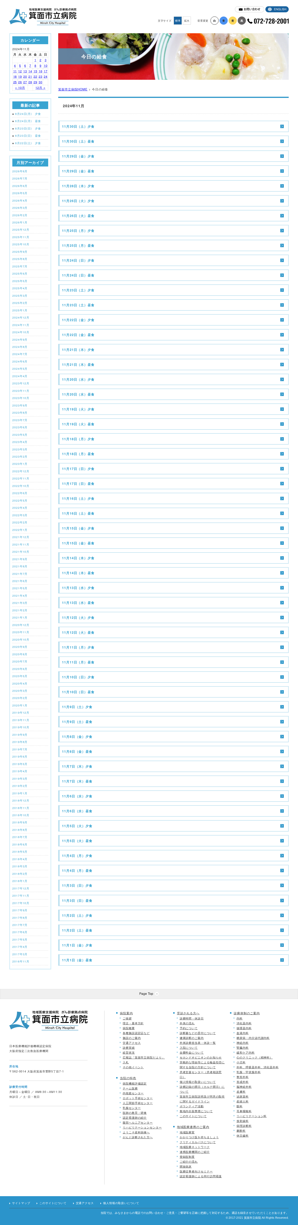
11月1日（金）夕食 (77, 945)
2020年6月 (19, 669)
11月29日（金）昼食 (78, 171)
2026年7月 (19, 178)
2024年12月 (20, 317)
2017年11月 (20, 895)
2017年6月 (19, 932)
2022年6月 (19, 493)
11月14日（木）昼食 (78, 572)
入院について (189, 1047)
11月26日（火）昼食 (78, 215)
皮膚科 (241, 1091)
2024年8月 (19, 347)
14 (30, 71)
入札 (126, 1062)
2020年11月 (20, 632)
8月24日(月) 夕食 (28, 114)
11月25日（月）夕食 (78, 230)
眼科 (240, 1106)
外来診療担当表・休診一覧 (198, 1043)
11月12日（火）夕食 (78, 617)
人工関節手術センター (138, 1103)
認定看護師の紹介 (135, 1117)
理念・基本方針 (133, 1023)
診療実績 (129, 1047)
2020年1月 (19, 705)
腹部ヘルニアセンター (138, 1122)
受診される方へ (188, 1013)
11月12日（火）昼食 (78, 632)
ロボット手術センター (138, 1098)
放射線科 (243, 1121)
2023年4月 (19, 442)
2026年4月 (19, 200)
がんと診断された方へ (138, 1137)
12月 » (40, 87)
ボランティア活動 (192, 1106)
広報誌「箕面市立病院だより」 (144, 1057)
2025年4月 (19, 288)
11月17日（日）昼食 (78, 483)
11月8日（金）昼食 (77, 751)
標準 (178, 20)
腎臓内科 (243, 1047)
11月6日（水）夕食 (77, 796)
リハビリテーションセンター (142, 1127)
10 (45, 65)
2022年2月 (19, 522)
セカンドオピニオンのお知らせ (201, 1057)
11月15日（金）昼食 (78, 543)
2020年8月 (19, 654)
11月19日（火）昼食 (78, 424)
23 (40, 76)
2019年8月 (19, 742)
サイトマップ (21, 1203)
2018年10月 (20, 815)
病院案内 (126, 1013)
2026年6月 (19, 186)
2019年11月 (20, 720)
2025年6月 (19, 273)
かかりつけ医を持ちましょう (199, 1137)
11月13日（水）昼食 (78, 602)
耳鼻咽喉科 (244, 1111)
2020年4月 (19, 683)
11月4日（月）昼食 (77, 870)
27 (25, 82)
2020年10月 (20, 639)
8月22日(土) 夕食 (28, 143)
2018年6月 (19, 844)
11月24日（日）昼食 (78, 275)
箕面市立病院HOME (73, 89)
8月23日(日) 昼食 (28, 135)
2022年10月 (20, 486)
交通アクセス (132, 1043)
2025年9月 (19, 251)
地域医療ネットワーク (195, 1147)
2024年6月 (19, 361)
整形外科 (243, 1077)
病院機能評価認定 (135, 1083)
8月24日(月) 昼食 (28, 121)
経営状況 (129, 1052)
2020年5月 (19, 676)
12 (20, 71)
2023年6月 (19, 427)
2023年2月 (19, 456)
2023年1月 (19, 464)
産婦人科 (243, 1101)
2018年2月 (19, 873)
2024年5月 (19, 368)
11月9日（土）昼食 (77, 721)
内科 (240, 1018)
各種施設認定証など (136, 1033)
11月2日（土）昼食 (77, 930)
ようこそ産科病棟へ (136, 1132)
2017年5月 (19, 939)
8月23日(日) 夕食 (28, 128)
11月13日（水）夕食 (78, 587)
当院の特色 (128, 1078)
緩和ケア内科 (245, 1052)
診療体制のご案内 (247, 1013)
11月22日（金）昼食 (78, 334)
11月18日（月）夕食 (78, 438)
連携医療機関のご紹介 (195, 1152)
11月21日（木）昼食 (78, 364)
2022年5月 (19, 500)
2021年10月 (20, 551)
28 (30, 82)
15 (35, 71)
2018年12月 (20, 800)
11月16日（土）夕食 (78, 498)
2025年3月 (19, 295)
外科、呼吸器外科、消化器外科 (258, 1067)
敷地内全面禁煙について (196, 1111)
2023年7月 (19, 420)
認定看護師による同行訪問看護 (201, 1176)
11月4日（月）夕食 (77, 855)
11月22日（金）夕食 (78, 319)
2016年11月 (20, 961)
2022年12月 (20, 471)
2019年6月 (19, 756)
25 (15, 82)
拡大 (187, 20)
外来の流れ (187, 1023)
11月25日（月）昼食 (78, 245)
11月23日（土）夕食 (78, 290)
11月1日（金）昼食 (77, 960)
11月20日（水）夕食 (78, 379)
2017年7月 (19, 925)
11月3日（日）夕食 (77, 885)
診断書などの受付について (198, 1033)
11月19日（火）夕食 (78, 409)
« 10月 (20, 87)
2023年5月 (19, 434)
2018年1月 (19, 881)
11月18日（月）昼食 (78, 453)
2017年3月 (19, 954)
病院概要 (129, 1028)
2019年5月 (19, 764)
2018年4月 (19, 859)
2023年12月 (20, 383)
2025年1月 (19, 310)
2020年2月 (19, 698)
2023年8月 (19, 412)
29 (35, 82)
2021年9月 (19, 559)
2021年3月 (19, 603)
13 (25, 71)
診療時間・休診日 (192, 1018)
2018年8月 (19, 830)
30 (40, 82)
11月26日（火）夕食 (78, 200)
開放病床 (186, 1166)
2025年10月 (20, 244)
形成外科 (243, 1082)
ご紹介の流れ (189, 1161)
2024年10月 (20, 332)
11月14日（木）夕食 (78, 558)
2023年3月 (19, 449)
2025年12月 (20, 229)
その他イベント (133, 1067)
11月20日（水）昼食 (78, 394)
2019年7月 (19, 749)
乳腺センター (132, 1108)
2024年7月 (19, 354)
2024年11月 (20, 325)
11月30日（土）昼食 (78, 141)
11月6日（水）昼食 (77, 811)
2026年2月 (19, 215)
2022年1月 (19, 530)
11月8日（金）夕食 (77, 736)
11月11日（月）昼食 (78, 662)
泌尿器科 (243, 1096)
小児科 (241, 1062)
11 (15, 71)
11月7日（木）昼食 (77, 781)
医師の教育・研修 (135, 1113)
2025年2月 (19, 303)
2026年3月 (19, 208)
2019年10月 (20, 727)
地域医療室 (187, 1132)
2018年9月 (19, 822)
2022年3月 (19, 515)
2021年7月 (19, 574)
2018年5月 (19, 851)
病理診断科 (244, 1126)
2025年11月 (20, 237)
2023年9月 (19, 405)
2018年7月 (19, 837)
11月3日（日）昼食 (77, 900)
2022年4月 (19, 507)
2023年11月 (20, 391)
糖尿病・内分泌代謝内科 (253, 1038)
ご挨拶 (127, 1018)
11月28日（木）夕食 (78, 185)
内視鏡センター (133, 1093)
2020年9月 (19, 647)
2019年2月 (19, 786)
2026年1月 (19, 222)
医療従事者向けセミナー (196, 1171)
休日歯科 (243, 1135)
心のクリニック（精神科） (255, 1057)
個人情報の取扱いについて (198, 1082)
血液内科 (243, 1033)
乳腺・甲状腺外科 (249, 1072)
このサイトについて (193, 1116)
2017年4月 (19, 947)
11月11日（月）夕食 (78, 647)
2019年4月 (19, 771)
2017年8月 (19, 917)
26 (20, 82)
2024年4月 (19, 376)
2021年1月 (19, 617)
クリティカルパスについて (198, 1142)
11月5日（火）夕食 (77, 825)
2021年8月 (19, 566)
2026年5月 (19, 193)
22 (35, 76)
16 (40, 71)
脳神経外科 (244, 1087)
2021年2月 (19, 610)
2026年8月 (19, 171)
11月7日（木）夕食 (77, 766)
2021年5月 (19, 588)
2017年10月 (20, 903)
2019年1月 (19, 793)
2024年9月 (19, 339)
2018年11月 (20, 808)
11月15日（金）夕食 (78, 528)
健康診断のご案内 (192, 1038)
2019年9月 (19, 734)
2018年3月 (19, 866)
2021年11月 (20, 544)
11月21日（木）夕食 (78, 349)
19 (20, 76)
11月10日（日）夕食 (78, 677)
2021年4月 (19, 595)
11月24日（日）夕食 (78, 260)
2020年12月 (20, 625)
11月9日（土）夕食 (77, 706)
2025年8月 (19, 259)
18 (15, 76)
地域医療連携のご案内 (193, 1127)
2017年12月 (20, 888)
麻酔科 (241, 1130)
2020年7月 (19, 661)
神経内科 (243, 1043)
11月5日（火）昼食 (77, 840)
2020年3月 (19, 690)
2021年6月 (19, 581)
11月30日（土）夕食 (78, 126)
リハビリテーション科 (252, 1116)
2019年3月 (19, 778)
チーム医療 (130, 1088)
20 (25, 76)
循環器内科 (244, 1028)
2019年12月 (20, 712)
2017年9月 (19, 910)
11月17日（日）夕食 (78, 468)
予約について (189, 1028)
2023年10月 (20, 398)
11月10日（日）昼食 (78, 691)
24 (45, 76)
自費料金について (192, 1052)
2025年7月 (19, 266)
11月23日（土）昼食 (78, 305)
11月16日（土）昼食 (78, 513)
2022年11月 (20, 478)
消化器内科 (244, 1023)
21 (30, 76)
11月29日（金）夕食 (78, 156)
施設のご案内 (132, 1038)
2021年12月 (20, 537)
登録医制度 (187, 1156)
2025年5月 (19, 281)
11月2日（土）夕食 (77, 915)
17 (45, 71)
